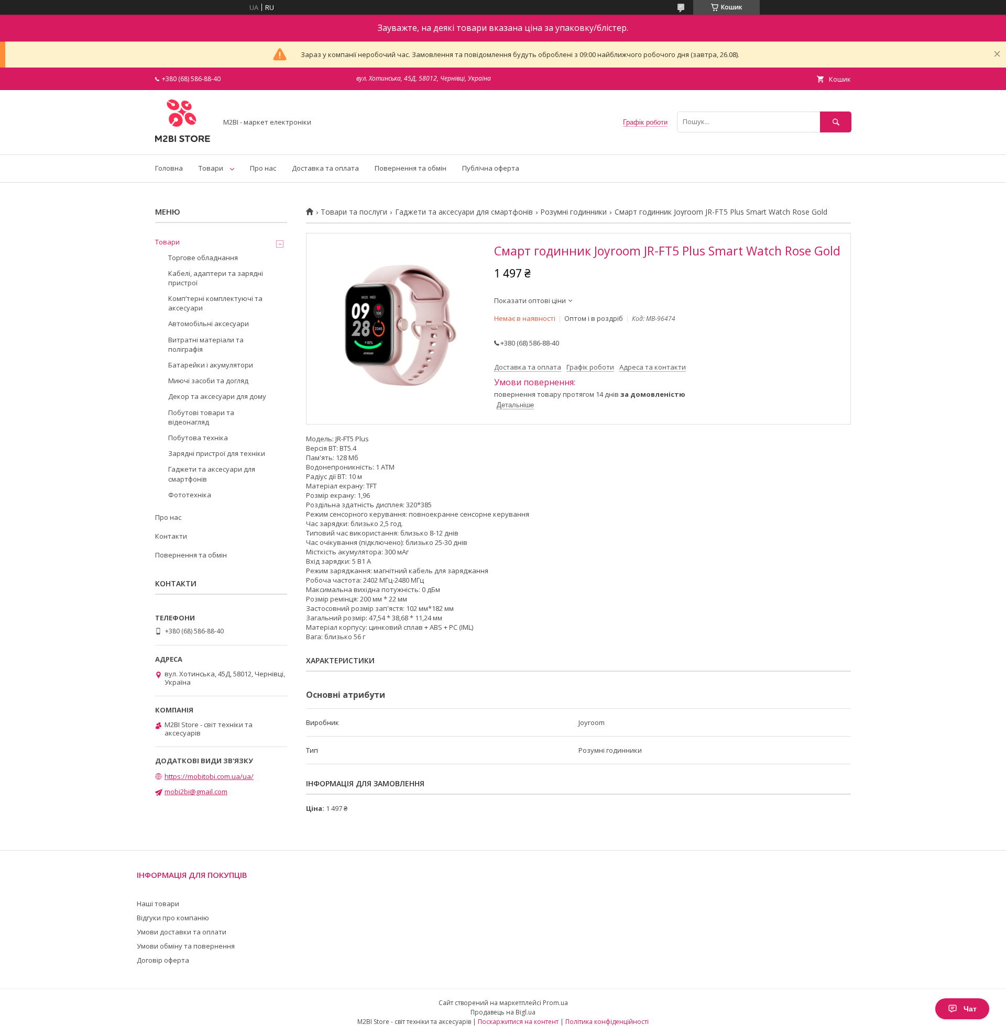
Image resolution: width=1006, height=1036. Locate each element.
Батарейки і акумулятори (210, 365)
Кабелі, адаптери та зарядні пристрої (215, 278)
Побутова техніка (198, 437)
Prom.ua (555, 1002)
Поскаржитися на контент (518, 1021)
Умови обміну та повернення (186, 946)
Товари (211, 168)
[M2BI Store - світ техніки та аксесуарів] (183, 141)
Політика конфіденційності (607, 1021)
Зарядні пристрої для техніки (216, 453)
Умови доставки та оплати (181, 932)
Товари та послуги (354, 212)
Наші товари (158, 903)
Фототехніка (189, 494)
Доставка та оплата (325, 168)
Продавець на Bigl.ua (503, 1012)
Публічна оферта (490, 168)
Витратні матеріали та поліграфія (206, 344)
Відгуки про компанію (173, 917)
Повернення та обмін (410, 168)
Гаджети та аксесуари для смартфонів (464, 212)
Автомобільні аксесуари (208, 323)
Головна (169, 168)
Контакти (171, 536)
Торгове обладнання (203, 257)
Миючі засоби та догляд (208, 380)
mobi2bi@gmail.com (196, 791)
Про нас (263, 168)
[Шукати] (835, 122)
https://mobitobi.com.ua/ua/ (209, 776)
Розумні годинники (573, 212)
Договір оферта (163, 960)
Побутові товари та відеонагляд (201, 417)
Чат (970, 1009)
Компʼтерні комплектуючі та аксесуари (215, 303)
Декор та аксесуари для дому (217, 396)
